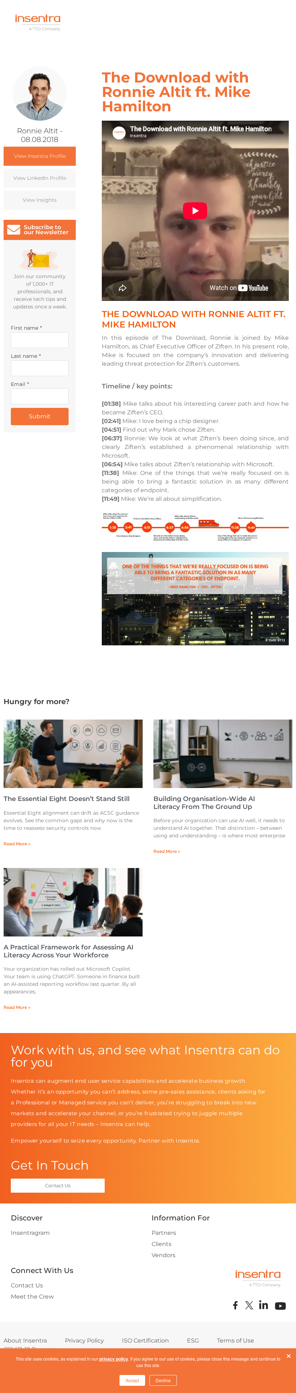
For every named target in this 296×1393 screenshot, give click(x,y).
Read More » (17, 843)
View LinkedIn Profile (39, 178)
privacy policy (113, 1359)
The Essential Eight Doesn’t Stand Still (67, 799)
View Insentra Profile (40, 156)
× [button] (289, 1354)
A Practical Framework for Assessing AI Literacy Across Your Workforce (69, 951)
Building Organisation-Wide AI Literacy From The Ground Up (204, 803)
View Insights (40, 200)
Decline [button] (163, 1380)
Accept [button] (132, 1380)
